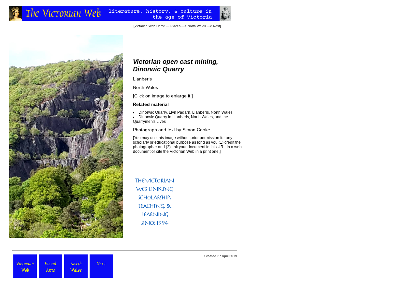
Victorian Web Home (150, 26)
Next (216, 26)
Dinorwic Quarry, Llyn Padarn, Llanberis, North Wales (185, 112)
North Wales (197, 26)
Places (175, 26)
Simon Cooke (196, 129)
